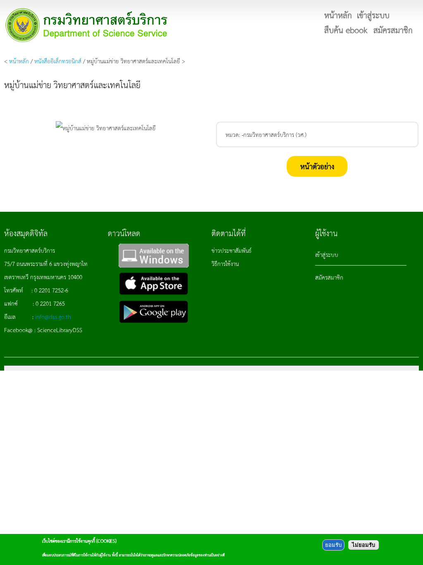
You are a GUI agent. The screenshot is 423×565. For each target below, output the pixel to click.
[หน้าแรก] (86, 25)
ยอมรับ (333, 545)
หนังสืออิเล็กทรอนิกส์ (57, 60)
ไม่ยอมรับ (363, 545)
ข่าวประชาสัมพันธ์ (232, 250)
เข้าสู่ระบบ (326, 254)
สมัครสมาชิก (329, 277)
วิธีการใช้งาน (225, 263)
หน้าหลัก (19, 60)
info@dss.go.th (53, 316)
